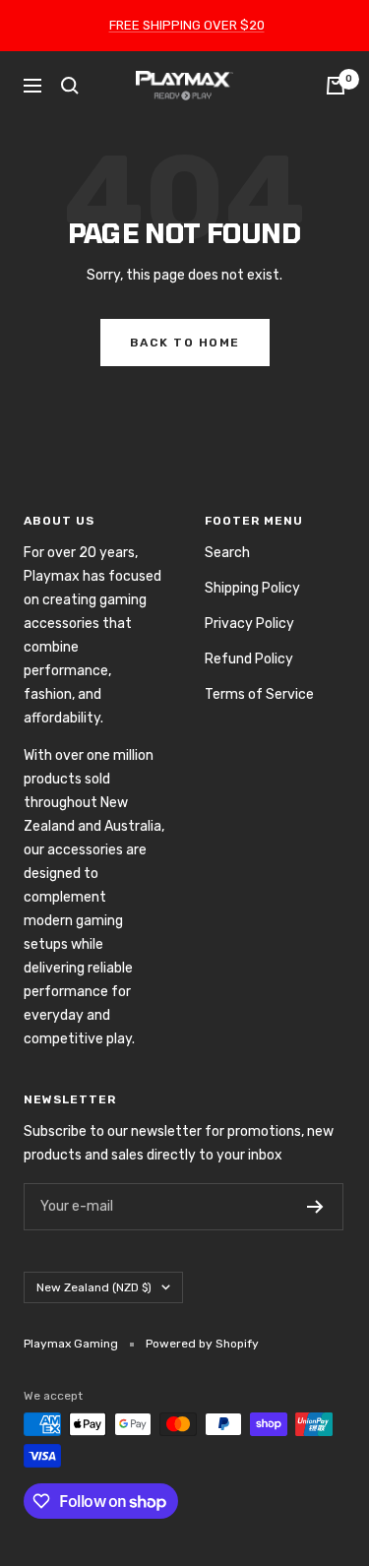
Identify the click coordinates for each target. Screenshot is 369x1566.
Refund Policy (249, 659)
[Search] (70, 85)
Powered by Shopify (202, 1343)
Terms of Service (259, 694)
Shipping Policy (252, 588)
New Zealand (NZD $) (94, 1287)
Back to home (185, 342)
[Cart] (335, 85)
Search (227, 552)
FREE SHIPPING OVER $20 (187, 25)
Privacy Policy (249, 623)
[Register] (315, 1207)
